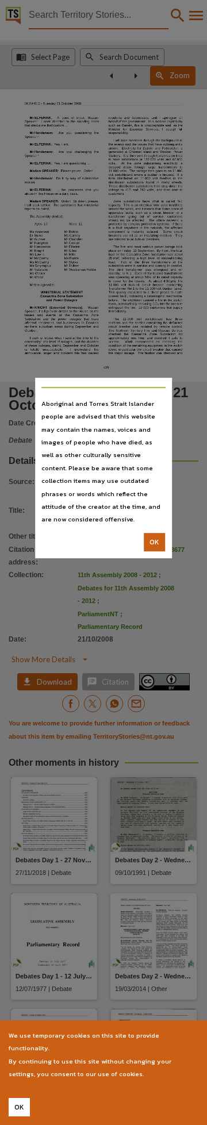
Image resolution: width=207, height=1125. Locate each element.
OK (154, 542)
